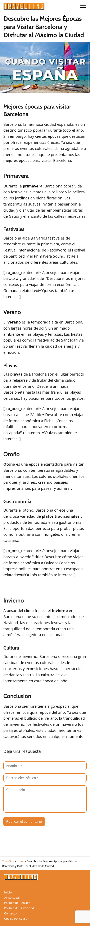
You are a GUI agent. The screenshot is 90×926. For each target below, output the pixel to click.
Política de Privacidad (19, 908)
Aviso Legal (12, 898)
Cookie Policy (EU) (16, 919)
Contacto (10, 913)
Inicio (8, 892)
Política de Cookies (17, 903)
